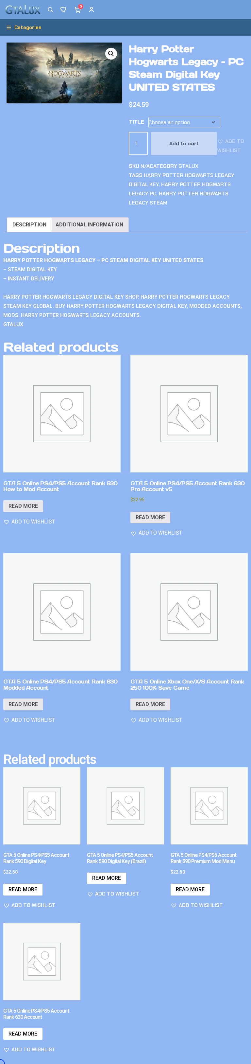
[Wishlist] (64, 9)
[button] (111, 54)
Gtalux (188, 166)
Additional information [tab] (89, 225)
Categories (28, 27)
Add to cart (184, 143)
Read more (23, 506)
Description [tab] (29, 225)
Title (136, 121)
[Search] (50, 9)
